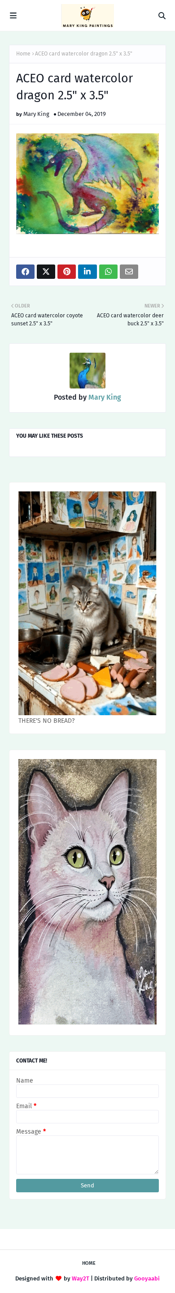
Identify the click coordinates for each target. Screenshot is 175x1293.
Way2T (80, 1278)
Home (23, 54)
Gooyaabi (147, 1278)
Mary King (36, 114)
